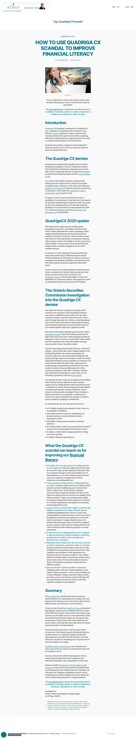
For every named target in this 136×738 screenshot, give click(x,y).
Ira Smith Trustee (71, 705)
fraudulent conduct (52, 334)
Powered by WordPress (68, 733)
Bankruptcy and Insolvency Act (56, 701)
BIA (80, 701)
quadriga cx (85, 705)
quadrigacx (76, 707)
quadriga (79, 705)
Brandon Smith (63, 60)
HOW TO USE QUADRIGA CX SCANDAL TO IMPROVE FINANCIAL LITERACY (68, 48)
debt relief (58, 705)
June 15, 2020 (76, 60)
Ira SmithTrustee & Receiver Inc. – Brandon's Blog (43, 733)
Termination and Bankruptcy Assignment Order (66, 709)
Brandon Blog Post (68, 36)
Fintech (56, 133)
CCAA (57, 703)
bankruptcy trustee (52, 277)
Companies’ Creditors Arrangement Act (71, 703)
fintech (63, 705)
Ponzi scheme (76, 375)
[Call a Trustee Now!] (4, 735)
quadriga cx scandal (66, 707)
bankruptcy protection (72, 701)
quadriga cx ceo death (53, 707)
